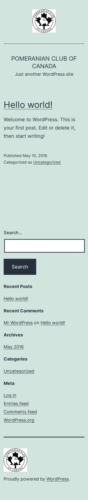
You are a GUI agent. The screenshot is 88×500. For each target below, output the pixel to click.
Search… (13, 232)
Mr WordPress (18, 322)
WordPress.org (19, 420)
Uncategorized (47, 162)
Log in (10, 395)
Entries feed (16, 403)
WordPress (57, 478)
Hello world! (28, 104)
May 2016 (14, 346)
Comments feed (20, 411)
